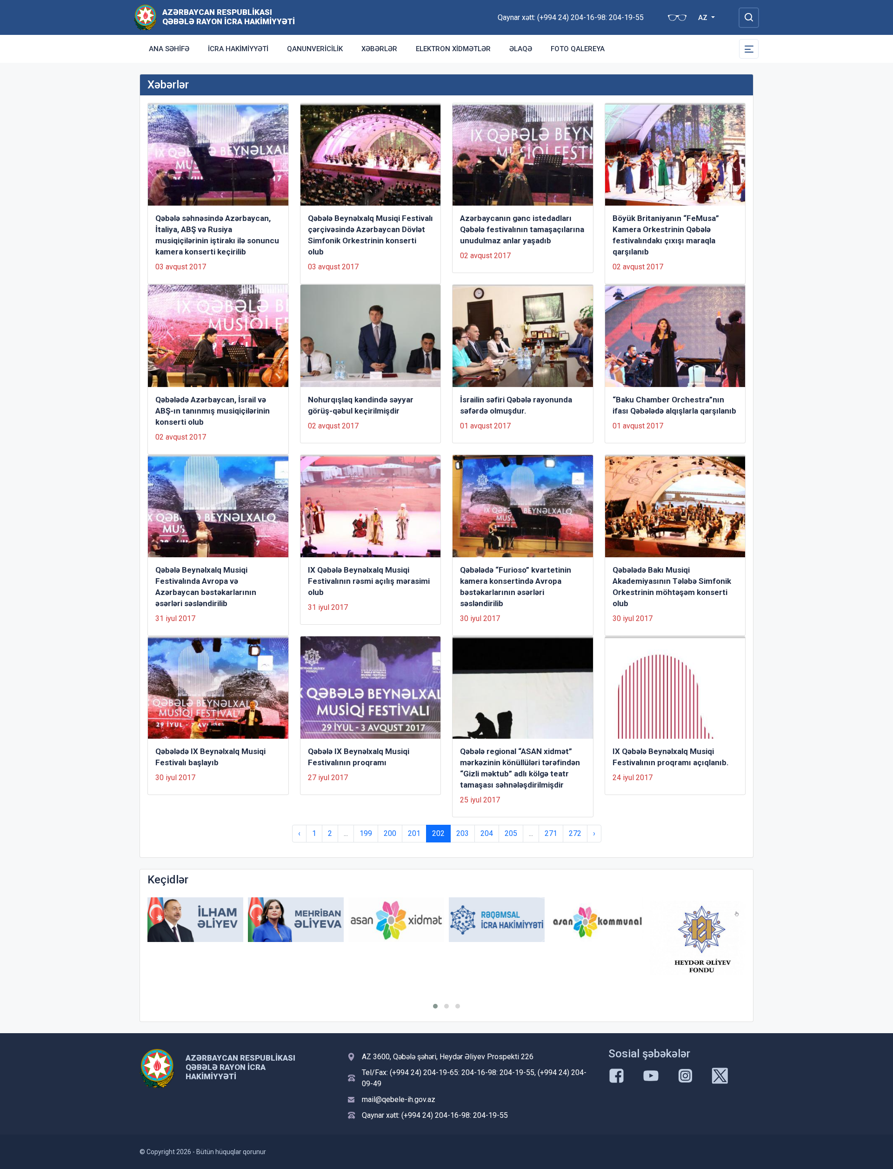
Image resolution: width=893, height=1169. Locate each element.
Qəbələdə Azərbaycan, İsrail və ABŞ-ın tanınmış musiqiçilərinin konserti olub (212, 411)
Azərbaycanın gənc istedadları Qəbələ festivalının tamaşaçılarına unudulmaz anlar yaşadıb (522, 229)
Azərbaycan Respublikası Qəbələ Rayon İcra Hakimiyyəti (228, 16)
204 (486, 833)
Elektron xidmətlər (453, 49)
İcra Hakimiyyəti (238, 49)
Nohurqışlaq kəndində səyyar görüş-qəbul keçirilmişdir (360, 405)
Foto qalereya (578, 49)
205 (511, 833)
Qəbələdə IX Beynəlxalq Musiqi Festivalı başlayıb (210, 757)
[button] (435, 1006)
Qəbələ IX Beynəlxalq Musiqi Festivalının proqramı (358, 757)
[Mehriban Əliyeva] (296, 919)
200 (390, 833)
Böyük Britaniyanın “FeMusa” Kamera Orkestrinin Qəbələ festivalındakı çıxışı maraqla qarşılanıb (666, 235)
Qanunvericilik (315, 49)
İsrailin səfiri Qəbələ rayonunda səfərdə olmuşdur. (516, 405)
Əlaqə (520, 49)
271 (551, 833)
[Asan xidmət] (396, 919)
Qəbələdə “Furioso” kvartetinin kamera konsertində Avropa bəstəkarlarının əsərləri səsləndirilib (515, 586)
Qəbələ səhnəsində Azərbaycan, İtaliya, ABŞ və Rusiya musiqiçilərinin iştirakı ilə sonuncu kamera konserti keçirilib (217, 235)
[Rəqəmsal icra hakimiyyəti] (497, 919)
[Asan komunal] (597, 919)
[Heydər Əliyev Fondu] (698, 937)
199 (366, 833)
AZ (703, 17)
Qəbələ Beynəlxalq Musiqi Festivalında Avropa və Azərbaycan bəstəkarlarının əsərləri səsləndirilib (205, 586)
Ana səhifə (169, 49)
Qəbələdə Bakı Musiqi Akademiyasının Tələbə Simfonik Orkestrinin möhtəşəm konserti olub (672, 586)
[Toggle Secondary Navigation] (749, 49)
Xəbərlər (379, 49)
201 (414, 833)
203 (462, 833)
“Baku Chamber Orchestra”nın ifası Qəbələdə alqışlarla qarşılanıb (674, 405)
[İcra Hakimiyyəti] (145, 17)
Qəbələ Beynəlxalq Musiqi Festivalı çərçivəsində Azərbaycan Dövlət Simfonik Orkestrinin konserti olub (370, 235)
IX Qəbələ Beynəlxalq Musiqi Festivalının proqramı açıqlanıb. (671, 757)
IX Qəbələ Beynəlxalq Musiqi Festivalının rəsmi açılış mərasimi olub (369, 581)
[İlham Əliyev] (195, 919)
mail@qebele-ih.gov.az (398, 1099)
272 (575, 833)
